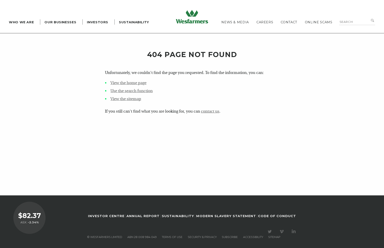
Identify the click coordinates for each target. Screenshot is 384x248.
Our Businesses (60, 22)
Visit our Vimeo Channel (282, 231)
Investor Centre (106, 216)
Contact (289, 22)
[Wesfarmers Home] (192, 17)
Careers (264, 22)
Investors (97, 22)
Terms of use (172, 237)
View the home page (128, 83)
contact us (210, 111)
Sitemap (274, 237)
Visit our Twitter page (270, 231)
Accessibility (253, 237)
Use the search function (131, 91)
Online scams (318, 22)
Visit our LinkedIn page (294, 231)
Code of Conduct (277, 216)
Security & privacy (202, 237)
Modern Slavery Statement (226, 216)
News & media (235, 22)
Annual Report (143, 216)
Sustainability (134, 22)
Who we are (21, 22)
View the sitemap (125, 99)
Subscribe (230, 237)
